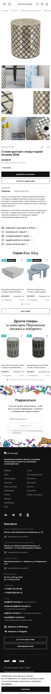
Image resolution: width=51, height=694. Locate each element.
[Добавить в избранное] (48, 147)
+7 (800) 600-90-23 (13, 592)
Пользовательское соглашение (18, 671)
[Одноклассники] (27, 515)
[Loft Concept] (25, 4)
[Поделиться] (42, 147)
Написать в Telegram (17, 631)
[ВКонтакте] (5, 515)
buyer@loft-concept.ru (14, 617)
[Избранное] (37, 4)
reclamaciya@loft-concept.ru (17, 606)
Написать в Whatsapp (18, 627)
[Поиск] (9, 4)
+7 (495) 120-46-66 (13, 589)
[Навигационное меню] (4, 4)
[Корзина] (42, 4)
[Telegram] (13, 515)
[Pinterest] (20, 515)
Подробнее (6, 684)
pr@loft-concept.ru (12, 613)
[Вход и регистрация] (47, 4)
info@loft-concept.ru (13, 602)
